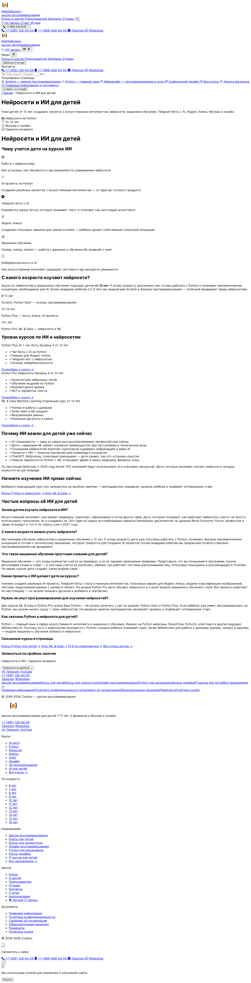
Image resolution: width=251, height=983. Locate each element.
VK (3, 671)
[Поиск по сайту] (77, 19)
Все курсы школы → (118, 646)
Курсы (6, 19)
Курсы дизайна (184, 682)
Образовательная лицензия (139, 690)
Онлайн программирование (118, 682)
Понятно (7, 979)
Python (14, 746)
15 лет (13, 818)
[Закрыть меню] (14, 54)
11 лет (13, 804)
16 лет (13, 822)
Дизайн (14, 761)
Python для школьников (156, 682)
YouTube (26, 671)
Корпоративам (19, 896)
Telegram (78, 30)
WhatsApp (95, 30)
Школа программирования (20, 682)
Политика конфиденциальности (58, 690)
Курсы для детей (52, 682)
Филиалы (55, 19)
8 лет (13, 793)
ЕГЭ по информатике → (85, 646)
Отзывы (68, 19)
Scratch (14, 743)
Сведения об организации (100, 690)
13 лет (13, 811)
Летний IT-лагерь (25, 900)
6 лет (13, 785)
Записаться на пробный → (17, 667)
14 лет (13, 815)
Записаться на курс (14, 62)
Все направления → (23, 861)
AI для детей (18, 768)
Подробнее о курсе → (17, 369)
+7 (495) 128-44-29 (16, 26)
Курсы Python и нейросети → (23, 493)
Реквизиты (167, 690)
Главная (7, 93)
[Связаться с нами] (2, 945)
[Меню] (26, 49)
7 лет (12, 789)
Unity (12, 757)
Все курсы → (18, 772)
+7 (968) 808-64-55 (52, 30)
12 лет (13, 807)
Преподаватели (36, 19)
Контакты (16, 889)
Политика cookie (187, 690)
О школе (18, 19)
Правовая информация (18, 690)
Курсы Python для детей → (20, 646)
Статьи (14, 893)
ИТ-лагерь (12, 50)
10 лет (13, 800)
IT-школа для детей (209, 682)
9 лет (13, 796)
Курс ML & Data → (58, 493)
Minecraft (15, 750)
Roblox (14, 754)
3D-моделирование (23, 765)
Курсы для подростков (81, 682)
